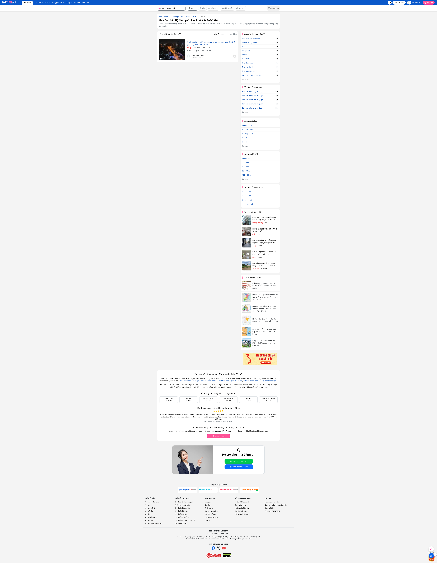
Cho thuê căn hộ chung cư (184, 502)
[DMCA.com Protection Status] (227, 555)
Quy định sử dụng (211, 514)
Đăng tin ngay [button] (220, 436)
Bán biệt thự (149, 511)
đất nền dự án (248, 381)
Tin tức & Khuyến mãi (242, 502)
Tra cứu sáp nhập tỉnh (272, 502)
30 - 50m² (245, 163)
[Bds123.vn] (9, 2)
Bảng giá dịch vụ (58, 2)
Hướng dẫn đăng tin (242, 508)
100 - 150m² (246, 175)
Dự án (47, 2)
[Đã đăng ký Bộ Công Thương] (213, 555)
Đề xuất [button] (217, 34)
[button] (390, 3)
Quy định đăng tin (241, 511)
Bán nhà (147, 505)
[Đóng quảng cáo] (435, 554)
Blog (68, 2)
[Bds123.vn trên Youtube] (224, 548)
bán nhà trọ (259, 381)
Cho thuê (38, 2)
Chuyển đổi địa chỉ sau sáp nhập (276, 505)
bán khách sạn (270, 381)
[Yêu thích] (234, 56)
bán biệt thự (231, 381)
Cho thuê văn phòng (182, 517)
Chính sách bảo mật (211, 517)
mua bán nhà (206, 381)
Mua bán (26, 2)
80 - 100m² (246, 171)
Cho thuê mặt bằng (181, 514)
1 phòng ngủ (247, 192)
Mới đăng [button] (225, 34)
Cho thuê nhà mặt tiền (182, 508)
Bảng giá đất (269, 508)
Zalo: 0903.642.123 (240, 467)
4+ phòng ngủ (247, 204)
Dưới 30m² (246, 158)
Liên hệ (207, 520)
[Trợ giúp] (431, 555)
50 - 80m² (245, 167)
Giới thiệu (208, 505)
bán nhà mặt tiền (218, 381)
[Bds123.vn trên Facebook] (213, 548)
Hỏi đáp (77, 2)
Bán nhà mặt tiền (150, 508)
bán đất (239, 381)
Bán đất (147, 514)
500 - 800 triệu (247, 129)
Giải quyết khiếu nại (241, 514)
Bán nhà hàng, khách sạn (153, 523)
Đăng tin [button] (430, 2)
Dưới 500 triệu (247, 125)
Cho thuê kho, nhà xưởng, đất (185, 520)
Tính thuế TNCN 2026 (272, 511)
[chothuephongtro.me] (249, 490)
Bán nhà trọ (149, 520)
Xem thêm (246, 79)
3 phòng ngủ (247, 200)
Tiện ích (85, 2)
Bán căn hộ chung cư (152, 502)
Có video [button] (233, 34)
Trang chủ (208, 502)
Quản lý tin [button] (400, 2)
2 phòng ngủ (247, 196)
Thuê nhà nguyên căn (182, 505)
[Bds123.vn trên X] (218, 548)
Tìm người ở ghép (181, 523)
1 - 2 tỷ (244, 138)
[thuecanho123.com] (208, 490)
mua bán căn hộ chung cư (190, 381)
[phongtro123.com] (187, 490)
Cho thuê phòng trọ (181, 511)
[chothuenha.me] (228, 490)
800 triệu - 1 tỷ (247, 134)
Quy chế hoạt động (211, 511)
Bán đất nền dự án (151, 517)
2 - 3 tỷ (244, 142)
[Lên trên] (431, 549)
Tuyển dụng (209, 508)
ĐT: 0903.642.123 (240, 461)
